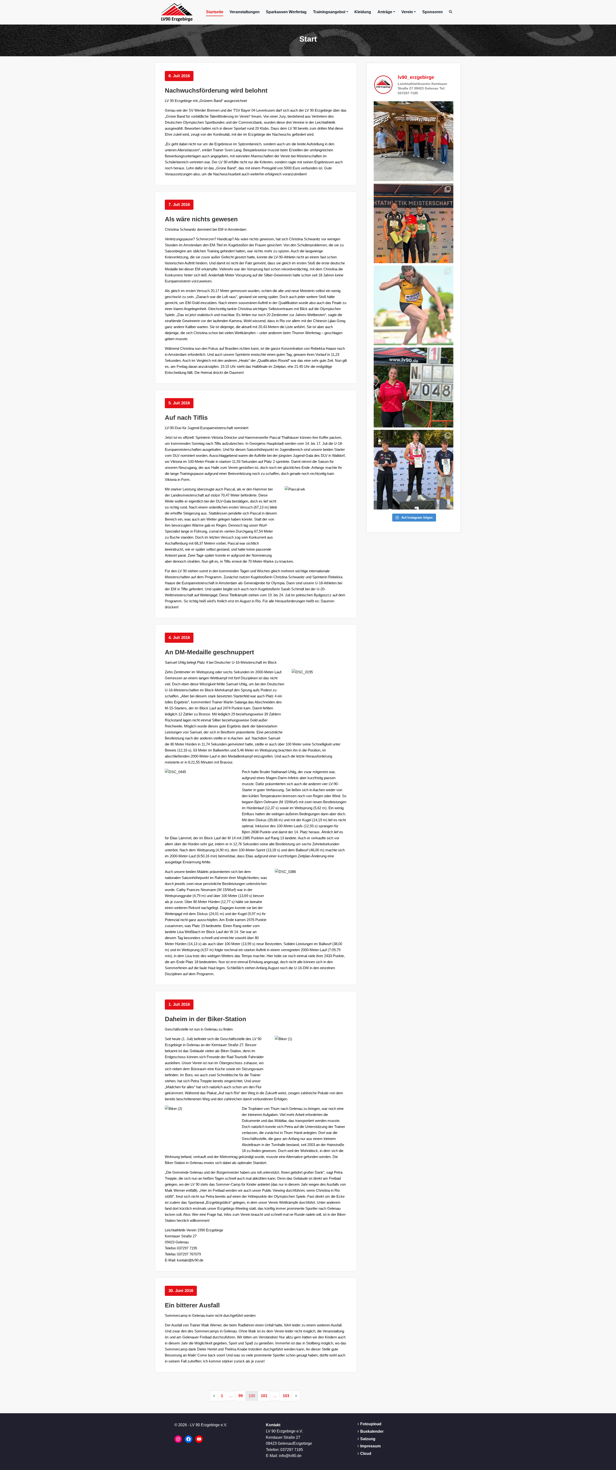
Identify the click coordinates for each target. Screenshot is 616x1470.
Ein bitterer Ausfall (192, 1305)
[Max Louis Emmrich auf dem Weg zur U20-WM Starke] (413, 469)
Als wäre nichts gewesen (201, 219)
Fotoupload (370, 1424)
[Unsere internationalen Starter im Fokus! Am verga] (413, 141)
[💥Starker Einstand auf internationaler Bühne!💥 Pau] (413, 305)
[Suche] (451, 11)
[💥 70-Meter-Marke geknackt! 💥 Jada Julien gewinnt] (413, 387)
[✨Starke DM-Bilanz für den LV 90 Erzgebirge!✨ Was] (413, 223)
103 (286, 1396)
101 (264, 1396)
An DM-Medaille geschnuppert (209, 652)
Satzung (367, 1439)
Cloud (365, 1453)
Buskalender (372, 1431)
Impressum (370, 1446)
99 (240, 1396)
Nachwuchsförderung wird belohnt (216, 90)
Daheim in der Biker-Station (205, 1019)
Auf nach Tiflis (186, 417)
